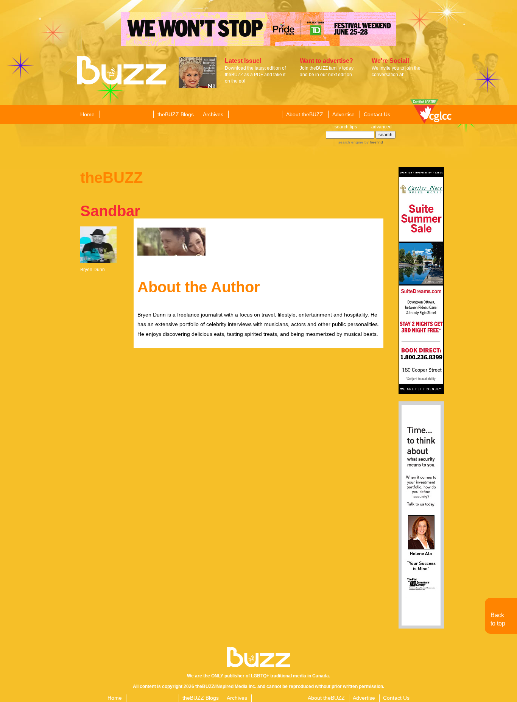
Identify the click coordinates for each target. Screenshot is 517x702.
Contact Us (377, 114)
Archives (213, 114)
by (373, 142)
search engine (350, 142)
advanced (381, 126)
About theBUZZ (304, 114)
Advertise (343, 114)
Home (87, 114)
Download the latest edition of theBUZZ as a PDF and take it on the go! (255, 75)
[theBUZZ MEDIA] (254, 114)
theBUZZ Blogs (175, 114)
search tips (346, 126)
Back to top (498, 619)
